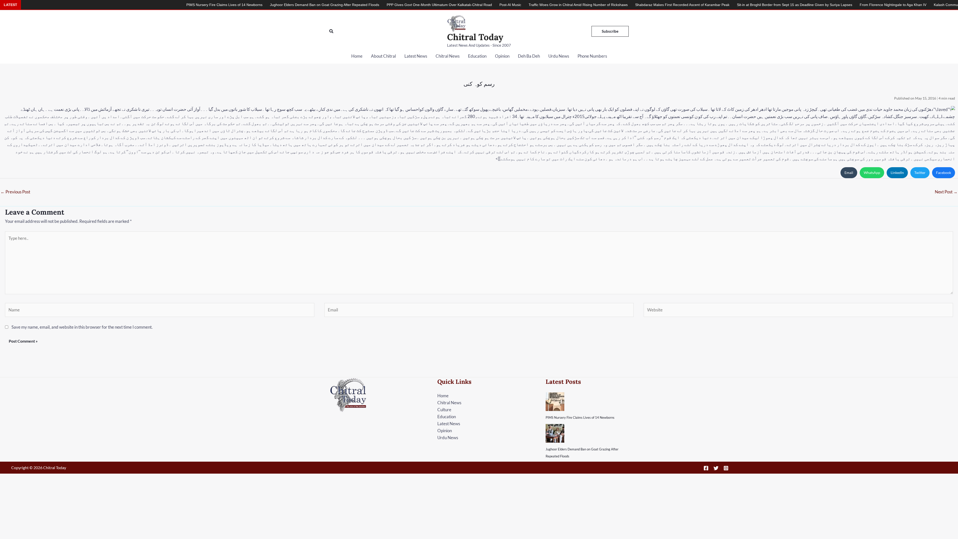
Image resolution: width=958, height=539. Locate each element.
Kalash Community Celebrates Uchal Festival (918, 5)
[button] (331, 31)
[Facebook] (706, 468)
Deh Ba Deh (529, 56)
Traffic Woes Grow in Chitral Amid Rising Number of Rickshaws (526, 5)
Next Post (946, 191)
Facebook (943, 172)
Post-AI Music (459, 5)
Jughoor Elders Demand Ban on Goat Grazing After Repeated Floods (273, 5)
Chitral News (448, 56)
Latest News (415, 56)
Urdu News (558, 56)
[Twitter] (716, 468)
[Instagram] (725, 468)
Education (477, 56)
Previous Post (15, 191)
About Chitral (383, 56)
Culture (444, 409)
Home (356, 56)
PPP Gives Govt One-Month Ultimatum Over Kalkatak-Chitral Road (388, 5)
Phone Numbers (592, 56)
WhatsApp (872, 172)
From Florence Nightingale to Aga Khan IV (841, 5)
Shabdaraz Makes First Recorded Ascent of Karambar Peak (631, 5)
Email (848, 172)
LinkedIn (897, 172)
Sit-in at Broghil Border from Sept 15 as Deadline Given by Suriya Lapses (743, 5)
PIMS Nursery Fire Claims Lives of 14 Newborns (580, 417)
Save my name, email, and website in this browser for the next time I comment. (82, 327)
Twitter (920, 172)
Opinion (502, 56)
